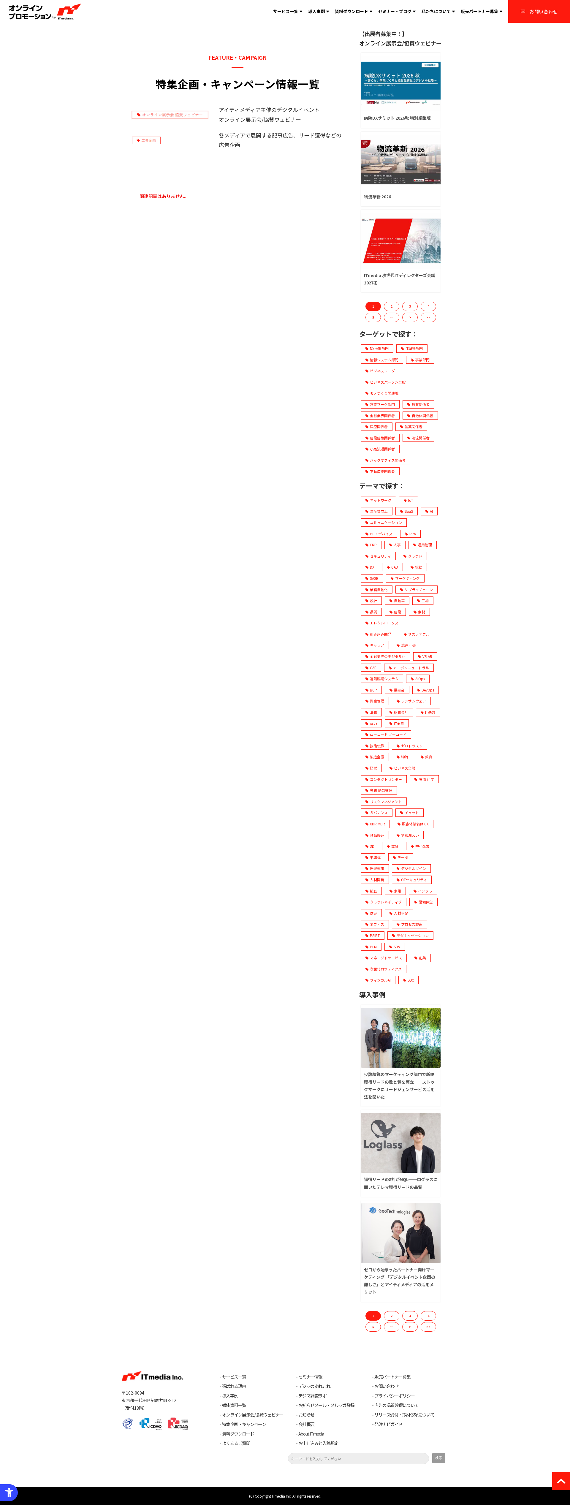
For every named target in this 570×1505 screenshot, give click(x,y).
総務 (418, 566)
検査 (373, 890)
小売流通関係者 (382, 448)
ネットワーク (380, 500)
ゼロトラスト (411, 745)
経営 (373, 767)
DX (372, 566)
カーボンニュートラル (411, 667)
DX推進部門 (379, 348)
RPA (412, 533)
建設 (397, 611)
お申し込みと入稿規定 (318, 1443)
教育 (428, 756)
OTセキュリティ (414, 879)
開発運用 (377, 868)
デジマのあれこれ (314, 1386)
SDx (411, 979)
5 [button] (373, 317)
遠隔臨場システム (384, 678)
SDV (397, 946)
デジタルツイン (413, 868)
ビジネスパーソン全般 (388, 381)
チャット (412, 812)
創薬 (422, 957)
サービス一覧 (285, 11)
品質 (373, 611)
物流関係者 (421, 437)
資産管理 (377, 700)
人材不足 (401, 913)
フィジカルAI (380, 979)
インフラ (425, 890)
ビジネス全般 (404, 767)
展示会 (399, 689)
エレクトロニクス (384, 622)
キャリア (377, 645)
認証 (394, 846)
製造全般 (377, 756)
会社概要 (306, 1424)
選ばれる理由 (234, 1386)
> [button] (410, 317)
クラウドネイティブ (386, 901)
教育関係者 (421, 404)
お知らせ (306, 1414)
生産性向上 (379, 511)
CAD (394, 566)
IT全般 (399, 723)
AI (431, 511)
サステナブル (419, 634)
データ (403, 857)
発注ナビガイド (388, 1424)
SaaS (409, 511)
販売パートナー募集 (479, 11)
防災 (373, 913)
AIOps (420, 678)
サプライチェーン (419, 589)
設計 (373, 600)
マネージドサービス (386, 957)
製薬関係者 (413, 426)
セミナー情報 (310, 1376)
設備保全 (426, 901)
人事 (397, 544)
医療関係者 (379, 426)
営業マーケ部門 (382, 404)
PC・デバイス (381, 533)
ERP (373, 544)
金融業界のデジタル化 (388, 656)
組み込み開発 (380, 634)
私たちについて (436, 11)
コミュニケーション (386, 522)
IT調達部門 (414, 348)
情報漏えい (410, 835)
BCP (373, 689)
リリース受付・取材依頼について (404, 1414)
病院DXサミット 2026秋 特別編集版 (397, 118)
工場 (425, 600)
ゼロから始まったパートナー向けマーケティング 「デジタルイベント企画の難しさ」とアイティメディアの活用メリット (399, 1281)
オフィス (377, 924)
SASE (374, 578)
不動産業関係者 (382, 471)
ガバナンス (379, 812)
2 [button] (391, 306)
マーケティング (407, 578)
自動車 (399, 600)
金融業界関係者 (382, 415)
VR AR (427, 656)
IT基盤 (430, 712)
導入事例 (316, 11)
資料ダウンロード (351, 11)
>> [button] (428, 317)
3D (372, 846)
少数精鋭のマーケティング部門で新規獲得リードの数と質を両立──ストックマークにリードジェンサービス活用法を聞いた (399, 1085)
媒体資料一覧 (234, 1405)
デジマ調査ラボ (312, 1395)
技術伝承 (377, 745)
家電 (397, 890)
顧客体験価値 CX (415, 823)
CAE (373, 667)
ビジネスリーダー (384, 370)
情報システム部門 (384, 359)
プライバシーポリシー (394, 1395)
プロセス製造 (411, 924)
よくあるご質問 (236, 1443)
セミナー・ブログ (394, 11)
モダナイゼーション (413, 935)
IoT (410, 500)
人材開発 (377, 879)
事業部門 (422, 359)
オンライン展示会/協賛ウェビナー (253, 1414)
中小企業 (422, 846)
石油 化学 (426, 779)
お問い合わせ (544, 11)
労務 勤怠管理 (381, 790)
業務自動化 (379, 589)
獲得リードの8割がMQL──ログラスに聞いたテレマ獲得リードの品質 (401, 1183)
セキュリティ (380, 555)
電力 (373, 723)
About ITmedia (311, 1433)
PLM (373, 946)
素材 (421, 611)
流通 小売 (408, 645)
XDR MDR (377, 823)
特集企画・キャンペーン (244, 1424)
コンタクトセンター (386, 779)
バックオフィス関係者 (388, 460)
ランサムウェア (413, 700)
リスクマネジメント (386, 801)
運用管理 (425, 544)
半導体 (375, 857)
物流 (404, 756)
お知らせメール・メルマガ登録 (326, 1405)
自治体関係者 (422, 415)
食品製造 (377, 835)
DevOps (428, 689)
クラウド (415, 555)
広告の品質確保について (396, 1405)
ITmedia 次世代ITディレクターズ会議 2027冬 (399, 279)
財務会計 (401, 712)
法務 (373, 712)
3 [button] (410, 306)
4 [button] (428, 306)
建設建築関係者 (382, 437)
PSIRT (375, 935)
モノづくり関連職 (384, 392)
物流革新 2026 (377, 197)
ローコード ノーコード (388, 734)
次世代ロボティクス (386, 968)
